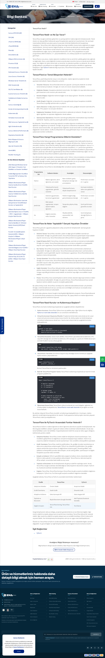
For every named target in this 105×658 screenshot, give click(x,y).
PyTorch (46, 67)
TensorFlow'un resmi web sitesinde (68, 407)
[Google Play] (101, 647)
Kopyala (92, 326)
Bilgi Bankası (71, 16)
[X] (91, 647)
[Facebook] (87, 647)
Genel (78, 16)
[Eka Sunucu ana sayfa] (9, 595)
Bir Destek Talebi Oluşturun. (65, 550)
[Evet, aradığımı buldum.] (48, 559)
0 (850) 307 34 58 (13, 1)
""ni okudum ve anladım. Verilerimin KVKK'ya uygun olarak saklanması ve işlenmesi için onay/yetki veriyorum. (72, 638)
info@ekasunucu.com (25, 1)
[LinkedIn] (98, 647)
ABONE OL (96, 634)
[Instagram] (94, 647)
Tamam (19, 651)
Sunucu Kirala (88, 6)
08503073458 (7, 602)
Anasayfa (63, 16)
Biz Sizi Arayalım (2, 324)
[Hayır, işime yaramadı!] (51, 559)
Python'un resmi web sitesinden (47, 312)
